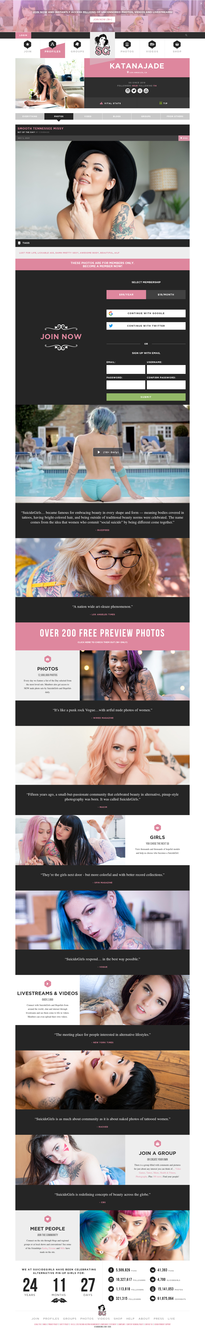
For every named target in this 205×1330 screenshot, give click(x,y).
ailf (116, 253)
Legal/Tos (37, 1324)
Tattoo (149, 1172)
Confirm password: (161, 377)
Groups (77, 51)
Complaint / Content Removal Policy (130, 1324)
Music (156, 1172)
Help (130, 1318)
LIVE (171, 1318)
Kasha (44, 1248)
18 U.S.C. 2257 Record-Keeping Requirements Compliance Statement (93, 1324)
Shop (177, 51)
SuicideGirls (102, 35)
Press (159, 1318)
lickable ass (46, 253)
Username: (154, 362)
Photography (141, 1176)
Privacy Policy (53, 1324)
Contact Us (149, 1324)
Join (28, 51)
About (144, 1318)
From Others (175, 116)
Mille (62, 1248)
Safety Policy (64, 1324)
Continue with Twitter (146, 326)
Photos (127, 51)
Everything (29, 116)
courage (44, 132)
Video (87, 116)
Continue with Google (146, 313)
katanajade (137, 66)
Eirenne (52, 1248)
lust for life (27, 253)
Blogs (117, 116)
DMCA (44, 1324)
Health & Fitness (167, 1172)
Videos (152, 51)
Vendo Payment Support (162, 1324)
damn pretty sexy (67, 253)
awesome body (89, 253)
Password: (115, 377)
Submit (146, 397)
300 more (157, 1176)
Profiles (53, 51)
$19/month (166, 294)
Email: (111, 362)
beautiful (106, 253)
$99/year (126, 294)
